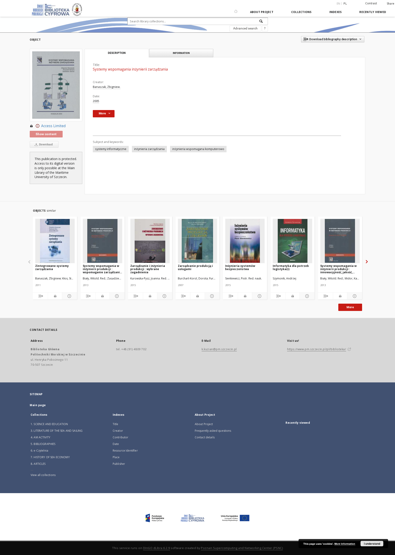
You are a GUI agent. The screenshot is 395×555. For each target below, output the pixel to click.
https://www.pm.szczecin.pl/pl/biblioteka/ (316, 349)
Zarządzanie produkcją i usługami (195, 267)
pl (345, 3)
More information (344, 543)
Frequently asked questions (213, 431)
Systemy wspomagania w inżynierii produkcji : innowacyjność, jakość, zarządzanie (338, 269)
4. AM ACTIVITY (40, 437)
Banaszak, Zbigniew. (106, 87)
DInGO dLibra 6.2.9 (156, 548)
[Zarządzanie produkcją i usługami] (197, 241)
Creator (118, 431)
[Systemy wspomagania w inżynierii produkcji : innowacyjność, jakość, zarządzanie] (340, 241)
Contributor (120, 437)
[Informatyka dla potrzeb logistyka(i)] (292, 241)
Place (116, 457)
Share (390, 3)
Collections (301, 12)
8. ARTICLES (38, 464)
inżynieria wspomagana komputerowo (198, 149)
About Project (261, 12)
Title (115, 424)
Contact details (205, 437)
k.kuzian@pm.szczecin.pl (219, 349)
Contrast (371, 3)
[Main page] (236, 9)
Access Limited (53, 126)
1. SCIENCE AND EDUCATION (49, 424)
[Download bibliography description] (40, 296)
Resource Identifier (125, 450)
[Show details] (68, 296)
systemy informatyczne (110, 149)
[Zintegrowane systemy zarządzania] (55, 241)
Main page (38, 405)
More (350, 307)
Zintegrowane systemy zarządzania (52, 267)
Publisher (119, 464)
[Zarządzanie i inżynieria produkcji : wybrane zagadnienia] (150, 241)
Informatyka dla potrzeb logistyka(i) (291, 267)
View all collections (43, 475)
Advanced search (245, 28)
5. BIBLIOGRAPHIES (43, 444)
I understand (372, 544)
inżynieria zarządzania (149, 149)
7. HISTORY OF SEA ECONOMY (50, 457)
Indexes (335, 12)
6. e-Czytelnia (39, 450)
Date (116, 444)
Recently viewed (372, 12)
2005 (96, 101)
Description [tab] (116, 53)
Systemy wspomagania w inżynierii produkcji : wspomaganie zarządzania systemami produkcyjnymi (102, 269)
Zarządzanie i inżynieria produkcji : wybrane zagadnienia (147, 269)
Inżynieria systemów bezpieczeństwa (240, 267)
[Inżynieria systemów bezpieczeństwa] (244, 241)
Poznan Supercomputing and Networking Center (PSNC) (242, 548)
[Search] (261, 21)
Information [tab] (181, 53)
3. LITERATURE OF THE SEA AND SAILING (57, 431)
